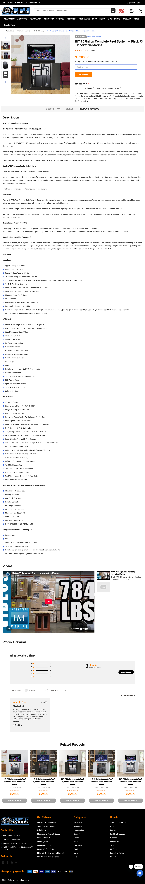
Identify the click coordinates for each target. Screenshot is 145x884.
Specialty (127, 19)
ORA (112, 826)
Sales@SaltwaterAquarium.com (15, 843)
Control (60, 19)
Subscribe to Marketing (46, 826)
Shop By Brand (9, 25)
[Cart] (141, 11)
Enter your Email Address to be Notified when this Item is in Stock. (99, 61)
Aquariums (22, 19)
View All (113, 857)
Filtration (71, 19)
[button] (122, 10)
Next (5, 82)
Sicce (112, 845)
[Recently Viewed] (132, 11)
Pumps (117, 19)
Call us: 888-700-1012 (11, 836)
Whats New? (9, 19)
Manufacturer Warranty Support (49, 834)
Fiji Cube (113, 849)
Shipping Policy (43, 842)
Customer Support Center (46, 823)
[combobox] (38, 690)
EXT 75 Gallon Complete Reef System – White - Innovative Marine (130, 781)
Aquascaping (36, 19)
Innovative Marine (94, 37)
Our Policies (44, 817)
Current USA (114, 842)
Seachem (113, 838)
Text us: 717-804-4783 (11, 839)
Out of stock (14, 800)
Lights (102, 19)
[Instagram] (3, 862)
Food (94, 19)
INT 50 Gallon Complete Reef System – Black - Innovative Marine (43, 781)
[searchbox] (17, 690)
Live (110, 19)
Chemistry (49, 19)
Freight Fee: (82, 83)
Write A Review (126, 672)
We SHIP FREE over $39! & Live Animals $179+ (22, 3)
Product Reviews (89, 108)
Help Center (41, 830)
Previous (5, 38)
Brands (114, 817)
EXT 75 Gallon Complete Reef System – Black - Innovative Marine (72, 781)
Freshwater (84, 19)
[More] (15, 19)
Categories (80, 817)
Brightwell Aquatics (117, 834)
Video (136, 19)
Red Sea (113, 830)
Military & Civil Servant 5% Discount (50, 853)
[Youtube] (12, 862)
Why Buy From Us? (44, 838)
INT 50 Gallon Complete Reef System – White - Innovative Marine (101, 781)
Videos (69, 108)
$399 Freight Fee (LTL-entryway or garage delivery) (99, 88)
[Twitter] (16, 862)
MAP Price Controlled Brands (48, 857)
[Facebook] (7, 862)
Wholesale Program (44, 845)
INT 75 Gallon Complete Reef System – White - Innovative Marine (15, 781)
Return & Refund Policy (45, 849)
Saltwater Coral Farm (118, 823)
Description (53, 108)
